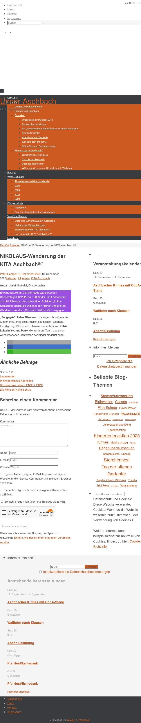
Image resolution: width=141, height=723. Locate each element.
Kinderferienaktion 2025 (117, 435)
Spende (126, 454)
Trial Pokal (103, 485)
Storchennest (117, 459)
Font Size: (129, 3)
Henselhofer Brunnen (106, 413)
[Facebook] (3, 31)
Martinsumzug (119, 442)
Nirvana (71, 720)
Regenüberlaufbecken (117, 447)
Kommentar (7, 421)
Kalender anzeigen (104, 339)
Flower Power (127, 408)
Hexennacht (130, 413)
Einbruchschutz (133, 402)
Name (4, 452)
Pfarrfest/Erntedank (22, 663)
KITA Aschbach (40, 278)
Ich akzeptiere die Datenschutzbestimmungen (76, 571)
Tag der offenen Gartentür (117, 470)
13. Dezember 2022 (29, 274)
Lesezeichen (7, 376)
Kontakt (12, 14)
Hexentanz (104, 419)
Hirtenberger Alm (118, 420)
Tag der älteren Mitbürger (111, 480)
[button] (10, 342)
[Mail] (13, 31)
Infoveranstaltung (130, 420)
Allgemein (24, 278)
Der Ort (4, 245)
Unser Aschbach (28, 100)
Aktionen (15, 245)
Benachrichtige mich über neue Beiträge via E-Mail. (35, 501)
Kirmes (103, 442)
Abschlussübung (106, 331)
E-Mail (4, 460)
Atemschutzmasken (117, 395)
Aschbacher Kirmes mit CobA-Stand (35, 602)
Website (5, 467)
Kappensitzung (117, 430)
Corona (121, 401)
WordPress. (84, 720)
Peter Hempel (8, 274)
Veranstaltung (128, 485)
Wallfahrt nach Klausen (111, 310)
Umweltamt (114, 486)
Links (10, 9)
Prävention (133, 443)
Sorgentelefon (111, 454)
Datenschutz (15, 5)
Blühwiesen (104, 401)
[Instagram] (8, 31)
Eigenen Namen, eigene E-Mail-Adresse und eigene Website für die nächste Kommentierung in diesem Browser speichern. (35, 478)
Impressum (14, 18)
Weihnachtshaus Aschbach (16, 381)
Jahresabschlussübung (117, 424)
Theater (132, 480)
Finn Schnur (107, 407)
